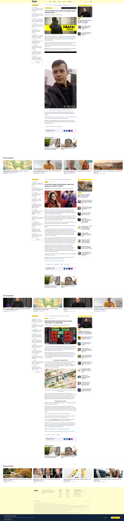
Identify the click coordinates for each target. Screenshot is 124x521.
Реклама (67, 497)
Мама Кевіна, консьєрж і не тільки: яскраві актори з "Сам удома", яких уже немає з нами (37, 346)
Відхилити (105, 517)
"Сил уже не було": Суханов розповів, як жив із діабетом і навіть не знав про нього (37, 52)
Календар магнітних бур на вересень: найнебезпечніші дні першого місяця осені (37, 368)
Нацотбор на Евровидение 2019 (50, 209)
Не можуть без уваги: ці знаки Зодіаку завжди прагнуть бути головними (37, 47)
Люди (50, 1)
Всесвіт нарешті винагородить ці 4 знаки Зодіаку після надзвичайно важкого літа (37, 9)
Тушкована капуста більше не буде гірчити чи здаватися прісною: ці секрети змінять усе (37, 58)
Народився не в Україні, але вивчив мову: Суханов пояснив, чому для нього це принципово (37, 320)
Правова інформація (77, 494)
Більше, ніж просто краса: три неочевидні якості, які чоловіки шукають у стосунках (86, 27)
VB (71, 130)
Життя (46, 318)
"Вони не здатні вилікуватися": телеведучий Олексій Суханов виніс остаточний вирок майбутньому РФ (37, 206)
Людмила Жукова (5, 173)
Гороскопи (69, 1)
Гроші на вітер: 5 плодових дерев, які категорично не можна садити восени (37, 184)
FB (64, 130)
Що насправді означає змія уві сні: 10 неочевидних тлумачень (86, 33)
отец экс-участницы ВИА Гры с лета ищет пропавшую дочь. (65, 116)
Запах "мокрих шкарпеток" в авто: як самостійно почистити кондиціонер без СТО (37, 42)
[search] (84, 1)
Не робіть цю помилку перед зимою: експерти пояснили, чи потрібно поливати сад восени (37, 341)
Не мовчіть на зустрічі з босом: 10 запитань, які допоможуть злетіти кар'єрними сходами (37, 362)
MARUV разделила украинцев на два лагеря (58, 257)
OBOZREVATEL (59, 350)
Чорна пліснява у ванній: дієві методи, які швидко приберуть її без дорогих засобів (37, 352)
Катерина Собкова (66, 311)
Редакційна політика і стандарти (79, 491)
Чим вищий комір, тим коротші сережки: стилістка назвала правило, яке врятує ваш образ (37, 335)
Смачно (64, 1)
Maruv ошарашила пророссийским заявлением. (55, 260)
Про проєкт (68, 491)
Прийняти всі (115, 517)
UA (86, 1)
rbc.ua (91, 1)
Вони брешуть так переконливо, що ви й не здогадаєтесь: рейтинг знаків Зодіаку (37, 357)
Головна (46, 179)
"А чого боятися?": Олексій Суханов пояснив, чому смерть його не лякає (37, 200)
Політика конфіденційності (8, 519)
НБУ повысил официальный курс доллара (62, 429)
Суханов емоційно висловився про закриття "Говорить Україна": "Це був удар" (84, 21)
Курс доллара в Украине (49, 346)
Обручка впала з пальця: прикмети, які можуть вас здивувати (36, 31)
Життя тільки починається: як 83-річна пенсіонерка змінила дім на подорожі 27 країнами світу (77, 171)
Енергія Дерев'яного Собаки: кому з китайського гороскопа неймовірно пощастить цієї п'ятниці (15, 171)
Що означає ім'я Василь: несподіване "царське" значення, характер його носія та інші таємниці (47, 171)
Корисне (59, 1)
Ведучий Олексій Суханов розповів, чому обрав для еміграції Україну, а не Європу (37, 230)
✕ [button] (121, 515)
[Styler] (34, 1)
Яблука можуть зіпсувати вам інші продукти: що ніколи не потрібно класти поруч (37, 326)
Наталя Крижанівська (36, 173)
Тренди (54, 1)
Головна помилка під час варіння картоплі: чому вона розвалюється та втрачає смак (37, 15)
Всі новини (37, 239)
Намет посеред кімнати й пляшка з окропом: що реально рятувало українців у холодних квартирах (37, 20)
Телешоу (48, 179)
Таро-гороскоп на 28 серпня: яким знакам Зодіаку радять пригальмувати (37, 194)
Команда (67, 494)
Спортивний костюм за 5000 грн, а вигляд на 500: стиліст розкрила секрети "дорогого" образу (37, 36)
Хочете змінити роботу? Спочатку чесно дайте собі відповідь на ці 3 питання (37, 25)
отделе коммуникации (67, 38)
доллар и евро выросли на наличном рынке (66, 431)
